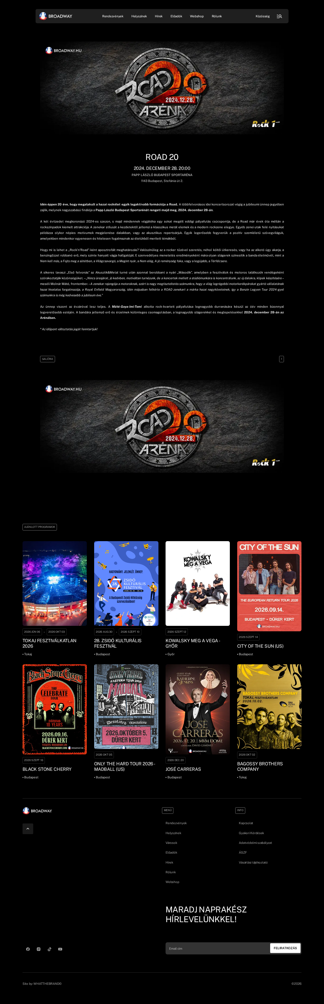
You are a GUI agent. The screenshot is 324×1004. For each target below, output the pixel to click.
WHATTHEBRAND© (47, 983)
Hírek (158, 16)
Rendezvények (176, 823)
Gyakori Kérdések (251, 833)
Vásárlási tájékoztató (253, 862)
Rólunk (217, 16)
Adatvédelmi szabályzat (255, 843)
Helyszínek (139, 16)
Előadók (176, 16)
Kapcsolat (246, 823)
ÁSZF (243, 852)
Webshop (197, 16)
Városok (171, 843)
